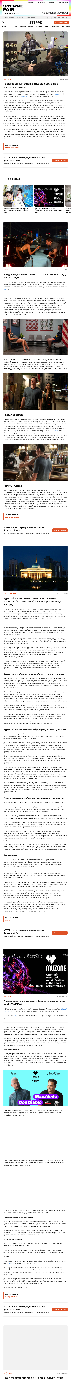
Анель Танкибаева (12, 517)
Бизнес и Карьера (35, 26)
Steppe (5, 289)
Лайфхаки (8, 1373)
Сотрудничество (8, 17)
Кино (5, 270)
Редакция (20, 17)
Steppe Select (9, 594)
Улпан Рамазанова (12, 148)
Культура (55, 26)
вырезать (54, 431)
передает (57, 94)
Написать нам (30, 17)
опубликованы (23, 96)
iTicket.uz (11, 1263)
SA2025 (23, 26)
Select (4, 26)
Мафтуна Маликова (12, 1297)
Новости (13, 26)
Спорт (47, 26)
